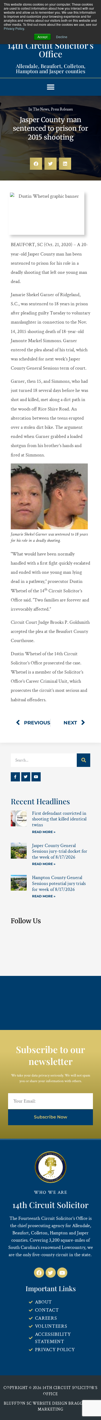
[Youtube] (36, 776)
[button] (50, 87)
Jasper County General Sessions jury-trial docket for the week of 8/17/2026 (59, 851)
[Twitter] (25, 776)
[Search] (83, 760)
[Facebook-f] (15, 776)
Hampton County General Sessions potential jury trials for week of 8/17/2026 (59, 883)
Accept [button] (42, 36)
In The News (39, 109)
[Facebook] (39, 1272)
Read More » (43, 832)
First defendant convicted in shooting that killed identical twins (59, 819)
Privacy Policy (14, 28)
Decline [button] (61, 36)
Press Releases (62, 109)
